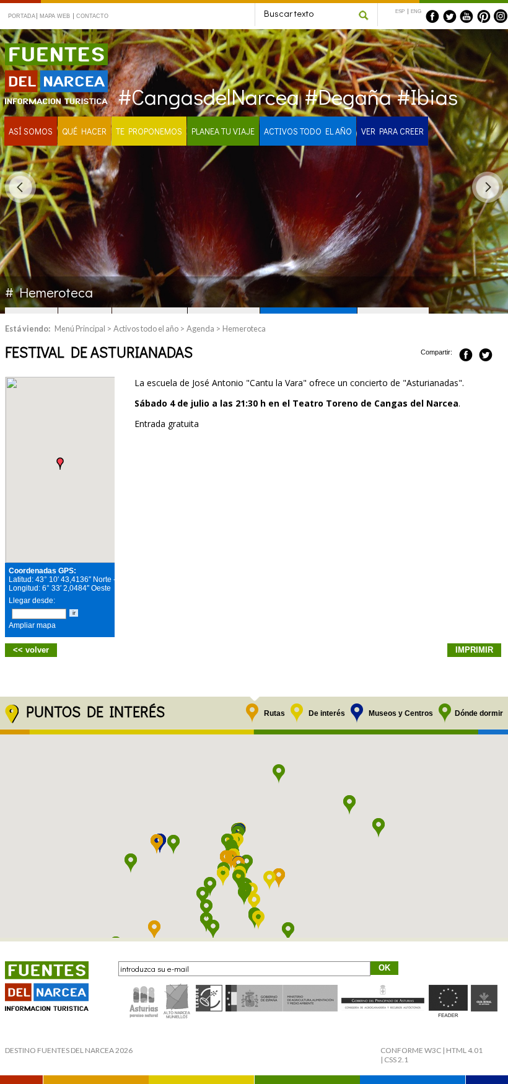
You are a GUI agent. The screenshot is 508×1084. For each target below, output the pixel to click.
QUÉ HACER (84, 131)
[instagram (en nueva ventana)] (500, 16)
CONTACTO (92, 16)
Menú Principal (80, 328)
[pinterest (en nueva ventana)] (483, 16)
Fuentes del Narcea (48, 48)
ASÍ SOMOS (31, 131)
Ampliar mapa (32, 625)
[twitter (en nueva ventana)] (449, 16)
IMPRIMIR (474, 649)
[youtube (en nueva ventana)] (466, 16)
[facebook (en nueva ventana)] (432, 16)
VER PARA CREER (392, 131)
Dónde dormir (479, 713)
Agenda (200, 328)
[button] (60, 463)
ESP (400, 11)
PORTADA (21, 16)
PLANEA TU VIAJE (223, 131)
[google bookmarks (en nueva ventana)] (499, 352)
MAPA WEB (55, 16)
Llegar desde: (32, 600)
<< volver (31, 649)
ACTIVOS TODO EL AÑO (308, 131)
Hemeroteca (244, 328)
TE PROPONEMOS (149, 131)
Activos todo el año (145, 328)
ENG (416, 11)
